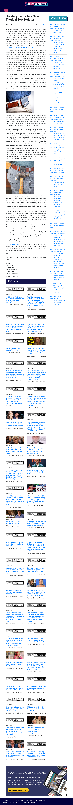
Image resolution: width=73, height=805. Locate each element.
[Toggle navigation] (6, 10)
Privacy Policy (14, 802)
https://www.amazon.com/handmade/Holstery (20, 47)
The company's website (14, 244)
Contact (32, 802)
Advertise (24, 802)
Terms (5, 802)
